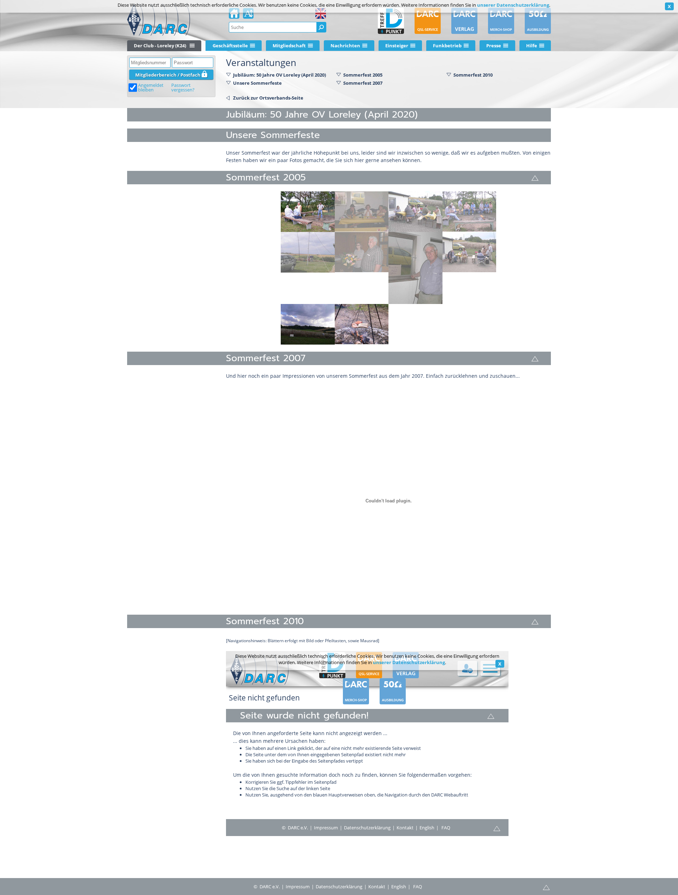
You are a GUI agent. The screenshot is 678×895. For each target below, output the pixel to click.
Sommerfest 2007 (362, 83)
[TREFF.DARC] (391, 21)
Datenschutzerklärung (339, 886)
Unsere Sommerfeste (257, 83)
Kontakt (376, 886)
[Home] (234, 15)
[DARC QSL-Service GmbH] (428, 21)
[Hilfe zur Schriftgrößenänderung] (248, 15)
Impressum (298, 886)
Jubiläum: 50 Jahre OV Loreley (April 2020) (279, 75)
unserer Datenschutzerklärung (513, 5)
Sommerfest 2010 (473, 75)
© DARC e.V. (267, 886)
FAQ (417, 886)
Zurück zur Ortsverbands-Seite (268, 98)
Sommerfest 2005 (362, 75)
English (398, 886)
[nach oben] (546, 887)
